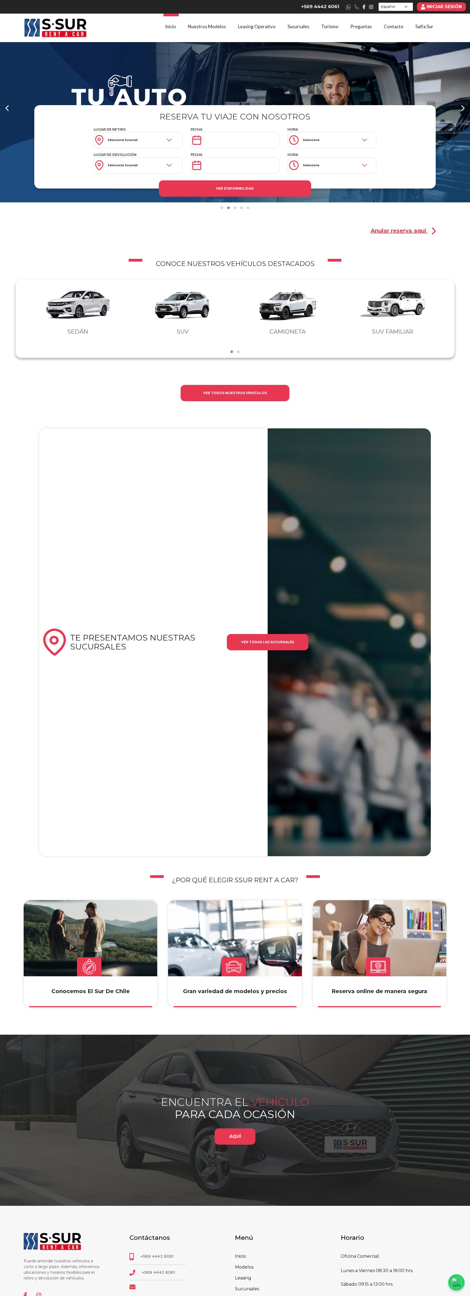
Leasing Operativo (257, 26)
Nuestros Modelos (207, 26)
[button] (222, 208)
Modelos (244, 1267)
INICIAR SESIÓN (444, 6)
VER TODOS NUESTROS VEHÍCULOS (235, 393)
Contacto (393, 26)
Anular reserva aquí (399, 230)
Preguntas (361, 26)
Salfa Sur (424, 26)
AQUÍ (235, 1136)
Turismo (329, 26)
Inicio (170, 26)
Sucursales (298, 26)
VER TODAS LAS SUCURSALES (267, 642)
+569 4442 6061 (320, 6)
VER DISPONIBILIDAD (235, 188)
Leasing (243, 1278)
